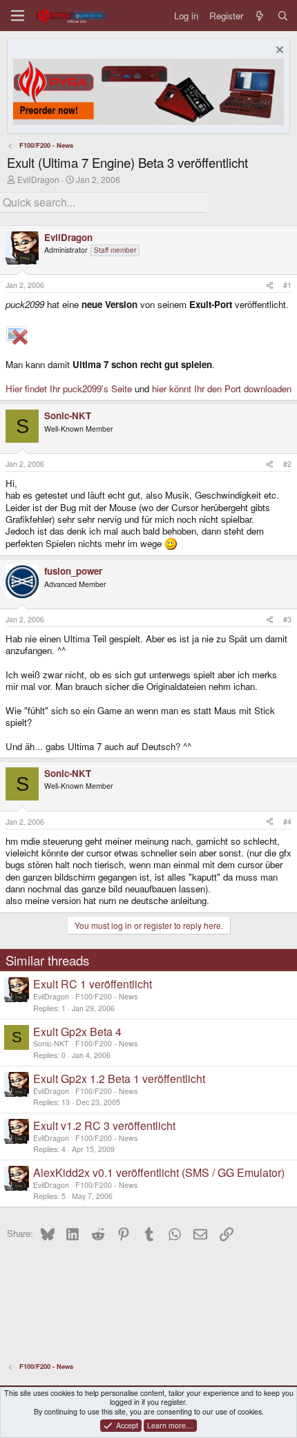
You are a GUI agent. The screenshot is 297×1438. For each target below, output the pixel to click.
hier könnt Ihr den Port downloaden (221, 388)
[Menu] (17, 15)
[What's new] (260, 15)
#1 (287, 285)
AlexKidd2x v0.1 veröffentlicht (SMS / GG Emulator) (159, 1172)
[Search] (282, 15)
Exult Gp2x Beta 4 (77, 1031)
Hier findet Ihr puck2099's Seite (69, 388)
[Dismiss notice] (278, 51)
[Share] (269, 285)
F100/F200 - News (106, 996)
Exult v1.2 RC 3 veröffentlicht (104, 1125)
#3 (287, 619)
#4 (287, 821)
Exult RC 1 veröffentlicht (92, 984)
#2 (287, 464)
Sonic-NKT (51, 1043)
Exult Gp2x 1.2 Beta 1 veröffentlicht (119, 1078)
